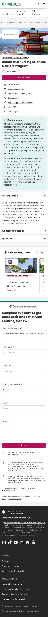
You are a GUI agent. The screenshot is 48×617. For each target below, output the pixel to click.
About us (5, 561)
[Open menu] (44, 4)
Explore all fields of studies (12, 584)
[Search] (38, 4)
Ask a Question (36, 12)
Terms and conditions (10, 611)
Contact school (24, 77)
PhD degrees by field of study (13, 599)
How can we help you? (13, 328)
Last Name (8, 365)
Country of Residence (12, 384)
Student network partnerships (13, 571)
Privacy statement (8, 490)
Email (5, 403)
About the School (21, 12)
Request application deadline (20, 102)
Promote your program (11, 566)
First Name (8, 347)
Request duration (15, 89)
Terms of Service (15, 499)
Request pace (13, 98)
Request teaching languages (20, 93)
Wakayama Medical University (15, 58)
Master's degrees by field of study (15, 589)
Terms (29, 488)
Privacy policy (24, 611)
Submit (24, 445)
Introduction (8, 14)
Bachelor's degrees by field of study (16, 594)
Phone (6, 421)
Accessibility (34, 611)
